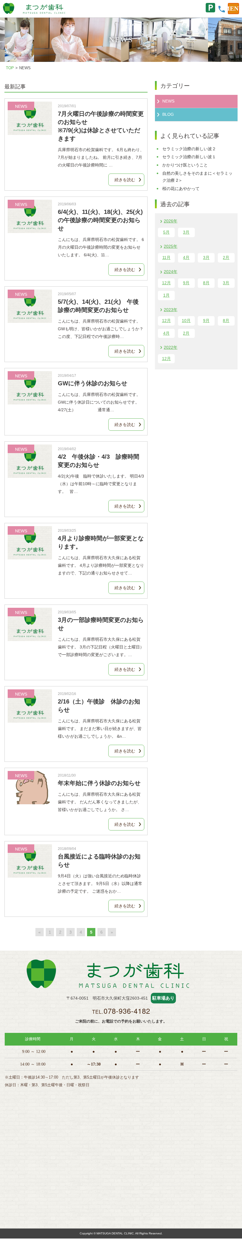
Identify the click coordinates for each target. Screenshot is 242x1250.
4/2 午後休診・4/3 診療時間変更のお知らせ (98, 460)
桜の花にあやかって (181, 188)
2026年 (170, 221)
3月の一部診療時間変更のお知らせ (101, 624)
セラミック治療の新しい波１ (189, 156)
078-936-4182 (127, 1010)
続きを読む (125, 179)
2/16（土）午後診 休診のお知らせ (99, 705)
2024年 (170, 271)
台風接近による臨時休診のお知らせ (99, 860)
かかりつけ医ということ (185, 165)
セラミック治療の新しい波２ (189, 148)
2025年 (170, 246)
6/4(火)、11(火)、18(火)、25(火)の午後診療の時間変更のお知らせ (100, 220)
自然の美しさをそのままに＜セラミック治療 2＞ (197, 177)
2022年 (170, 347)
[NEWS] (30, 131)
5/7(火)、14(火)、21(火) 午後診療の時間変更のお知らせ (98, 305)
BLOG (168, 114)
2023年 (170, 309)
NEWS (168, 101)
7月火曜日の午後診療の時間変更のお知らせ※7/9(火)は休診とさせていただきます (101, 126)
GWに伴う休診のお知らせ (92, 383)
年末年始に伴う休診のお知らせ (99, 783)
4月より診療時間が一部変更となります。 (101, 542)
